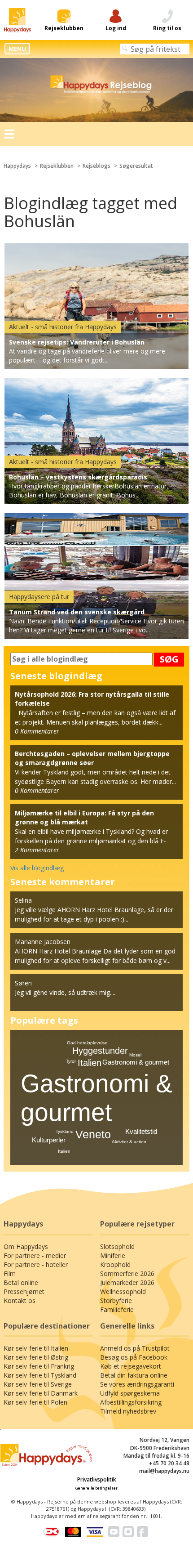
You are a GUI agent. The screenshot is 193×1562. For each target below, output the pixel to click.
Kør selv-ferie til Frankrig (39, 1366)
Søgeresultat (136, 166)
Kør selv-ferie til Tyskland (40, 1375)
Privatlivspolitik (96, 1479)
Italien (89, 1063)
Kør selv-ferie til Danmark (41, 1393)
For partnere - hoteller (36, 1264)
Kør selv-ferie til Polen (35, 1402)
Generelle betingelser (96, 1488)
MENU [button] (17, 49)
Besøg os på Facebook (133, 1357)
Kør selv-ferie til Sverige (38, 1384)
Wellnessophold (123, 1291)
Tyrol (70, 1061)
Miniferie (112, 1255)
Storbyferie (116, 1300)
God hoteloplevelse (87, 1042)
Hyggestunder (100, 1051)
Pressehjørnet (24, 1291)
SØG (169, 659)
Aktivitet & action (129, 1141)
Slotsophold (117, 1246)
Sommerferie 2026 (127, 1273)
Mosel (135, 1054)
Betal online (21, 1282)
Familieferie (117, 1309)
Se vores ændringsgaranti (137, 1384)
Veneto (93, 1134)
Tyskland (65, 1131)
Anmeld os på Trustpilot (135, 1348)
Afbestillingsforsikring (131, 1402)
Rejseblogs (96, 166)
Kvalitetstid (141, 1131)
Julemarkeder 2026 (127, 1282)
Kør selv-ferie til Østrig (36, 1357)
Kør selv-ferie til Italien (36, 1348)
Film (10, 1273)
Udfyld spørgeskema (130, 1393)
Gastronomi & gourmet (135, 1062)
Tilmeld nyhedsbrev (128, 1411)
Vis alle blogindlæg (37, 868)
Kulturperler (49, 1140)
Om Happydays (26, 1246)
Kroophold (115, 1264)
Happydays (17, 166)
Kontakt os (19, 1300)
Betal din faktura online (133, 1375)
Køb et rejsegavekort (130, 1366)
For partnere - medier (35, 1255)
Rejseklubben (57, 166)
